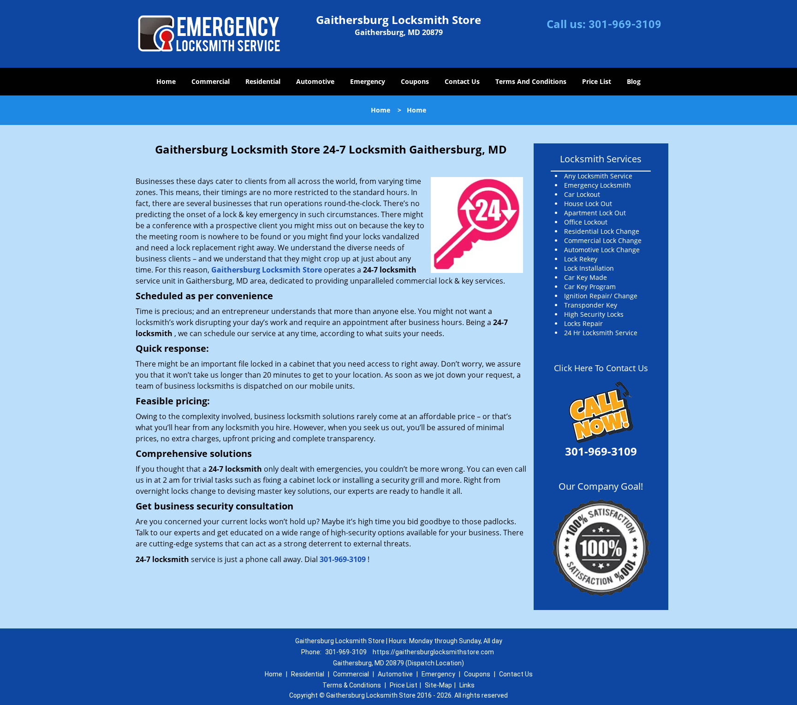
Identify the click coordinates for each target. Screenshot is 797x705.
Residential (262, 81)
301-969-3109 (625, 24)
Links (467, 685)
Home (166, 81)
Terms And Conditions (530, 81)
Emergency (367, 81)
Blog (634, 81)
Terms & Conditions (351, 685)
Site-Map (438, 685)
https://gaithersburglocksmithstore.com (433, 652)
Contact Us (462, 81)
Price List (596, 81)
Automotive (315, 81)
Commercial (210, 81)
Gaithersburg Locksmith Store (266, 270)
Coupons (415, 81)
